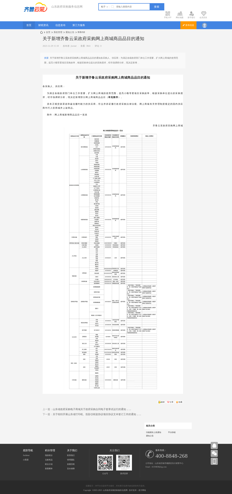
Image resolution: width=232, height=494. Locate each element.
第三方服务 (78, 25)
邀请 (163, 402)
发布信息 (189, 25)
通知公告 (69, 32)
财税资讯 (43, 25)
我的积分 (49, 455)
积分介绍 (49, 464)
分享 (171, 402)
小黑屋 (26, 460)
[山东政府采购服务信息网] (35, 11)
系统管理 (58, 32)
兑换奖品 (49, 460)
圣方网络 (142, 490)
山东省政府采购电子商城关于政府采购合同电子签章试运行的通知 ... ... (92, 409)
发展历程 (71, 464)
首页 (28, 25)
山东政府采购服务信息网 (41, 32)
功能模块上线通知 (153, 432)
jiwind (73, 46)
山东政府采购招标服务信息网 (115, 490)
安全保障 (71, 469)
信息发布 (60, 25)
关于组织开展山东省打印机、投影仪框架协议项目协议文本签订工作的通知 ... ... (97, 414)
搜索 (156, 6)
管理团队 (71, 460)
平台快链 (172, 432)
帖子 (103, 7)
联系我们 (71, 455)
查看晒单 (49, 469)
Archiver (26, 455)
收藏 (180, 402)
